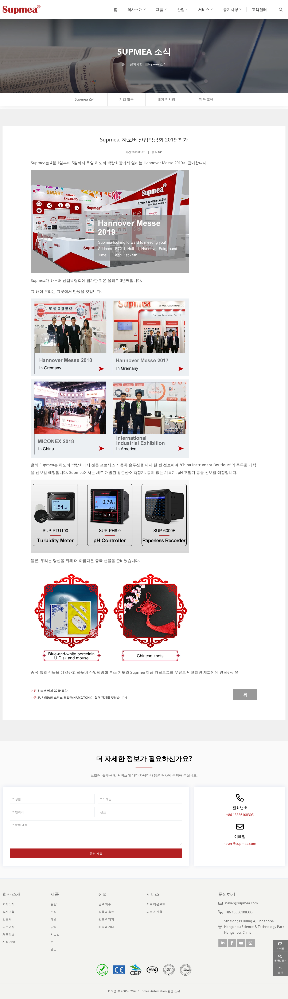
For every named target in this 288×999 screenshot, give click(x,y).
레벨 (54, 919)
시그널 (55, 934)
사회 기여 (9, 942)
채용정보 (8, 934)
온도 (54, 942)
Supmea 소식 (85, 99)
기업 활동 (126, 99)
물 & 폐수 (104, 904)
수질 (54, 912)
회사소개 (135, 9)
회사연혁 (8, 912)
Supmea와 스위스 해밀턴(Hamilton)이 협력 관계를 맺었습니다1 (82, 697)
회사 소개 (11, 894)
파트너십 (8, 927)
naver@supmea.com (239, 843)
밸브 (54, 949)
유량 (54, 904)
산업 (181, 9)
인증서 (7, 919)
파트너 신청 (154, 912)
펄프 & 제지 (106, 919)
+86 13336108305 (240, 814)
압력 (54, 927)
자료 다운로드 (156, 904)
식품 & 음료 (106, 912)
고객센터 (259, 9)
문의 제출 (96, 853)
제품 (160, 9)
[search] (280, 9)
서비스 (204, 9)
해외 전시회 (166, 99)
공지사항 (230, 9)
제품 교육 (206, 99)
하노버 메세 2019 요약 (52, 690)
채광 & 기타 (106, 927)
